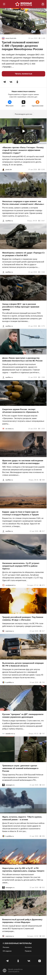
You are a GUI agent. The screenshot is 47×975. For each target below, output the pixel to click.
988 (43, 480)
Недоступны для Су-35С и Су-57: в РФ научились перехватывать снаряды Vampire (23, 869)
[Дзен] (39, 961)
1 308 (43, 377)
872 (43, 585)
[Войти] (43, 4)
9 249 (43, 169)
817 (43, 631)
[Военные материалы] (23, 4)
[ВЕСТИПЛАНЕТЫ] (3, 585)
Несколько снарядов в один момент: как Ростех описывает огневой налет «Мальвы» (23, 202)
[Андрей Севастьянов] (3, 221)
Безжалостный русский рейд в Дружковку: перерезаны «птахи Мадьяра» (22, 920)
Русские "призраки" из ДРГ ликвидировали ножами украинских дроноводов (22, 715)
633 (43, 785)
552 (43, 887)
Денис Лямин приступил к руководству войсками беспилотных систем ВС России (22, 359)
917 (43, 531)
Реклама (6, 947)
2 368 (43, 272)
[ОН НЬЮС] (3, 428)
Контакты (28, 947)
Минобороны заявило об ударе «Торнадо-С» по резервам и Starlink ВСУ (23, 254)
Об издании (7, 951)
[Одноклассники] (18, 961)
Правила (28, 951)
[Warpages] (3, 785)
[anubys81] (3, 169)
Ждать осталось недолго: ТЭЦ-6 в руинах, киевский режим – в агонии (22, 818)
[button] (4, 82)
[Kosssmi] (3, 38)
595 (43, 836)
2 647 (43, 221)
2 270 (43, 326)
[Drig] (3, 734)
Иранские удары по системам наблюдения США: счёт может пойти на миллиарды (22, 462)
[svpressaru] (3, 631)
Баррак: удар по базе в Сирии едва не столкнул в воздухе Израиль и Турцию (20, 513)
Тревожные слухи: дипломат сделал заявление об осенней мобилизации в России (20, 768)
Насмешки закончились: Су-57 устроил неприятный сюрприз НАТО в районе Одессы (20, 566)
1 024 (43, 428)
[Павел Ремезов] (3, 326)
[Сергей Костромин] (3, 272)
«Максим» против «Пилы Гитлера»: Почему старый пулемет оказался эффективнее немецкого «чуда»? (23, 150)
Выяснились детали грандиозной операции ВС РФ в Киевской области (23, 664)
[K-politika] (3, 682)
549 (43, 936)
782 (43, 682)
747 (43, 733)
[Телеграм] (7, 961)
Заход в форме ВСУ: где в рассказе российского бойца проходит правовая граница (20, 306)
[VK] (29, 961)
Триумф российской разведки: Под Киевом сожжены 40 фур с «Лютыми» (22, 618)
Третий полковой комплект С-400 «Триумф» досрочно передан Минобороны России (22, 46)
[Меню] (4, 4)
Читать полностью (23, 74)
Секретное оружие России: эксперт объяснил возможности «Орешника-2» (20, 410)
